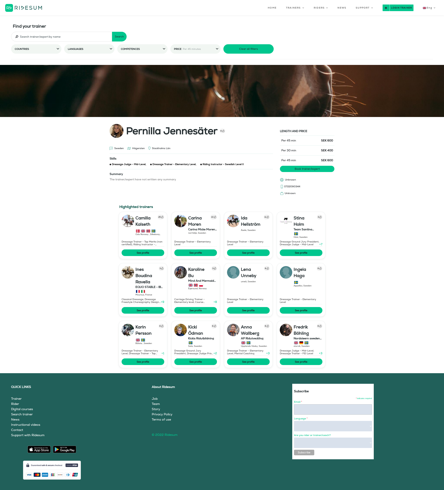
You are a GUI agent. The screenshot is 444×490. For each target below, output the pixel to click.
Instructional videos (25, 425)
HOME (272, 7)
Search (119, 36)
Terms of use (161, 419)
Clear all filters (248, 49)
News (15, 419)
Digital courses (22, 409)
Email (298, 401)
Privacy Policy (162, 414)
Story (156, 409)
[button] (295, 8)
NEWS (342, 7)
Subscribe (304, 452)
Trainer (16, 399)
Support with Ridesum (28, 435)
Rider (15, 404)
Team (156, 404)
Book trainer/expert (307, 168)
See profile (143, 252)
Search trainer (22, 414)
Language (301, 418)
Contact (17, 430)
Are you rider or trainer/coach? (312, 435)
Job (155, 399)
